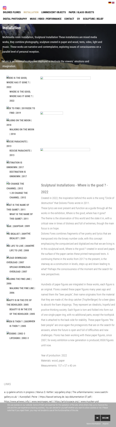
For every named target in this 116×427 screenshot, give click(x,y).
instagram (12, 7)
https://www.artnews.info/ (17, 401)
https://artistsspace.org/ (67, 401)
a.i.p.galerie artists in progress (19, 392)
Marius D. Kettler (44, 392)
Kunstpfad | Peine (28, 396)
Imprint (105, 423)
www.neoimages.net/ (42, 401)
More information (94, 423)
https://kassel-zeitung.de (52, 396)
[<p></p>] (65, 93)
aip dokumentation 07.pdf (78, 396)
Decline (105, 418)
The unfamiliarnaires (82, 392)
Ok (97, 418)
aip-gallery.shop (63, 392)
